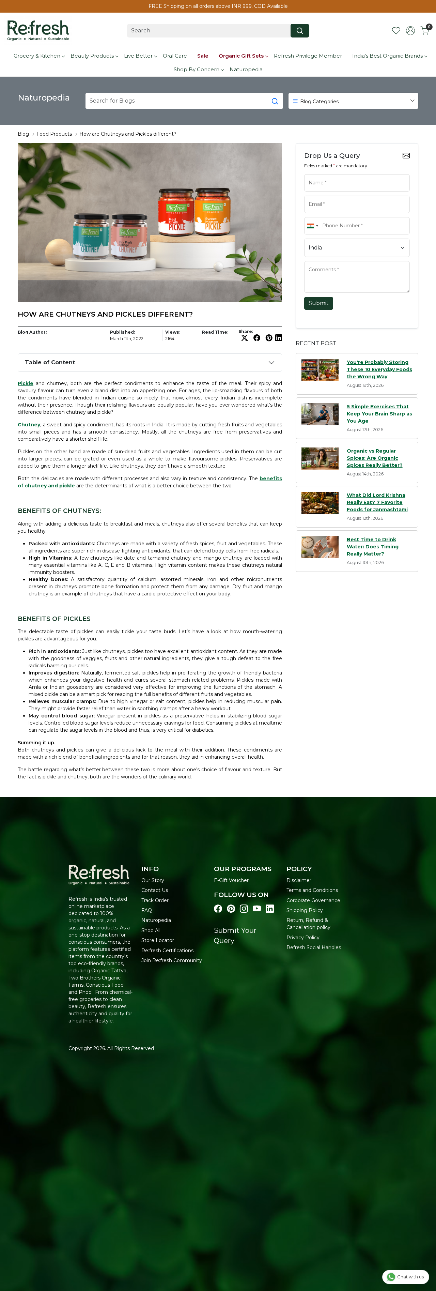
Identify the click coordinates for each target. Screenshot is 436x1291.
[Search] (300, 30)
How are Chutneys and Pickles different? (127, 134)
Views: (172, 332)
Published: (122, 332)
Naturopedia (246, 69)
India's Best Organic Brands (387, 55)
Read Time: (215, 332)
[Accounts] (410, 30)
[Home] (38, 30)
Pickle (25, 383)
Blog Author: (32, 332)
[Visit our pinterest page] (231, 908)
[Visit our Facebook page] (218, 908)
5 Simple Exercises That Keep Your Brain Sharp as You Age (379, 414)
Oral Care (175, 55)
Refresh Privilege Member (308, 55)
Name (313, 173)
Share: (245, 332)
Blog (23, 134)
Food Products (54, 134)
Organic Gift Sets (241, 55)
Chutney (29, 425)
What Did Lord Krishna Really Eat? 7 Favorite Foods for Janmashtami (377, 502)
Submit (319, 303)
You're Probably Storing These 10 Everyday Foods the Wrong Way (379, 369)
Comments (318, 260)
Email (313, 195)
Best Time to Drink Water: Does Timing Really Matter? (373, 546)
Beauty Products (92, 55)
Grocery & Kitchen (37, 55)
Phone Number (322, 216)
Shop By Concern (196, 69)
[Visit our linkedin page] (270, 908)
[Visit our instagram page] (244, 908)
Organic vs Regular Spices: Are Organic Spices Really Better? (375, 458)
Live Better (138, 55)
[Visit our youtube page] (257, 908)
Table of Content (50, 362)
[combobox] (312, 225)
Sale (202, 55)
